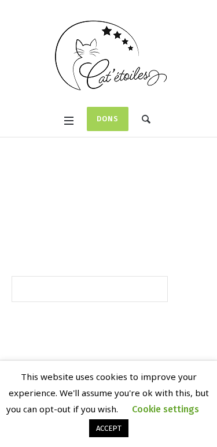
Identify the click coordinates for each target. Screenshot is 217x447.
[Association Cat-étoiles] (109, 54)
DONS (108, 118)
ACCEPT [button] (109, 428)
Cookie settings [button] (165, 409)
